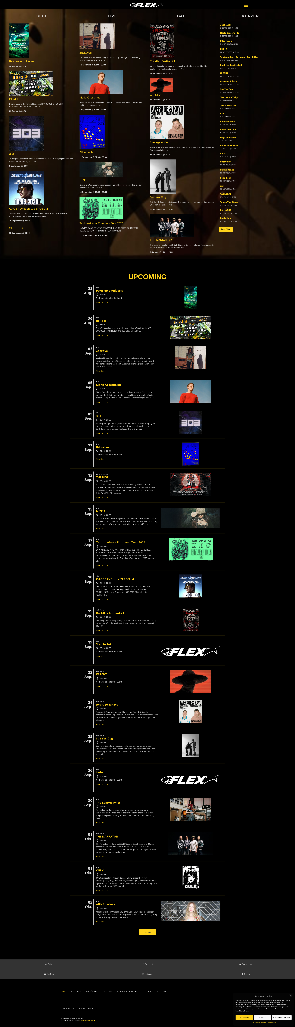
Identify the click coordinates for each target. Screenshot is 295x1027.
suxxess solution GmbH (87, 1020)
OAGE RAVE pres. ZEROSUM (28, 208)
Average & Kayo (160, 142)
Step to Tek (16, 228)
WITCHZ (155, 94)
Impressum (272, 1023)
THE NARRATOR (161, 240)
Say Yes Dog (158, 197)
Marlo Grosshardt (90, 97)
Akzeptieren (244, 1017)
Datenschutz (86, 1009)
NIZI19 (84, 180)
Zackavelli (86, 52)
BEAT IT (14, 99)
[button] (290, 996)
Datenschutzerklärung (258, 1023)
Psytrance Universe (21, 61)
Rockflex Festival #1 (162, 61)
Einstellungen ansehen (281, 1017)
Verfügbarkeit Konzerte (99, 991)
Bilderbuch (86, 152)
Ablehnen (262, 1017)
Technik (149, 991)
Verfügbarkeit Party (128, 991)
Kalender (76, 991)
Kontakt (161, 991)
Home (64, 991)
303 (11, 153)
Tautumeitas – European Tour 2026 (101, 223)
